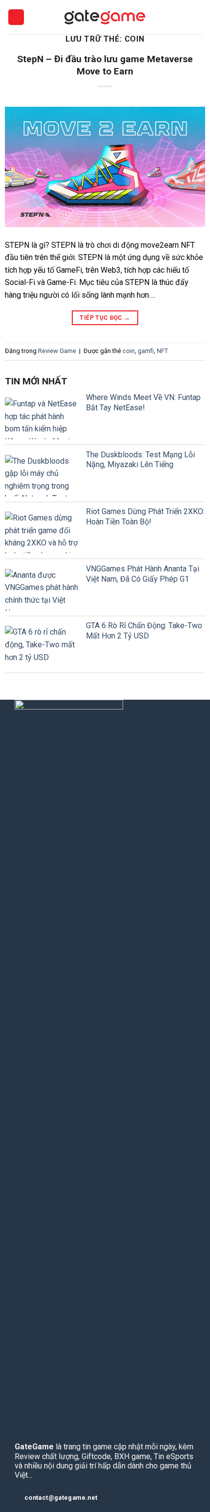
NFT (162, 350)
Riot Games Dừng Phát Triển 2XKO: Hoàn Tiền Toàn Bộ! (145, 516)
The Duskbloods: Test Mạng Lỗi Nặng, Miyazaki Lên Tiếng (140, 460)
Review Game (57, 350)
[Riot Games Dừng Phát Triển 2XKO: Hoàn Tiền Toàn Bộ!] (41, 532)
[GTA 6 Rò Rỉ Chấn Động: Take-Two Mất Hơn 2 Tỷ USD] (41, 646)
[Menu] (16, 17)
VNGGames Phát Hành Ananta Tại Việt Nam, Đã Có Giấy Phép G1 (142, 574)
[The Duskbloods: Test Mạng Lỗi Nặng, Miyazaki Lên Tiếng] (41, 475)
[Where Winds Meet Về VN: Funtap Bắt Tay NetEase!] (41, 418)
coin (129, 350)
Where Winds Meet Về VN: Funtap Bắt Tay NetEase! (143, 402)
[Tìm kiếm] (199, 17)
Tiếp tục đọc (105, 317)
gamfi (146, 350)
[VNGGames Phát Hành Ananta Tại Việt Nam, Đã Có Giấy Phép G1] (41, 589)
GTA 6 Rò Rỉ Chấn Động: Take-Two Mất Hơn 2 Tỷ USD (144, 630)
